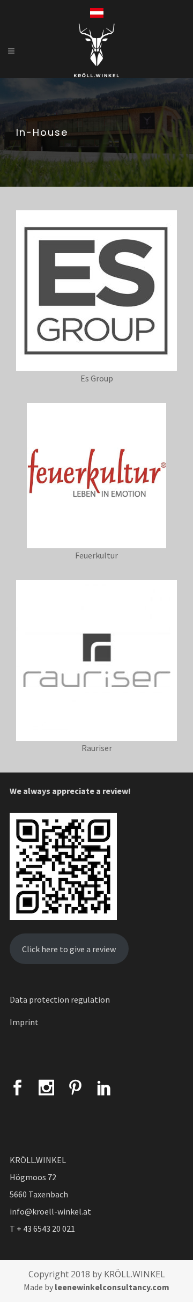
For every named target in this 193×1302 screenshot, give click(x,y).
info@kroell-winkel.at (50, 1211)
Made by (96, 1287)
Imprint (24, 1022)
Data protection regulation (60, 999)
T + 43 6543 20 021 (42, 1228)
